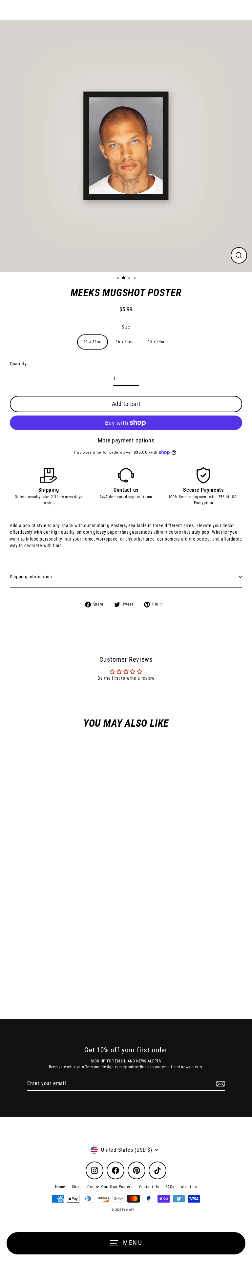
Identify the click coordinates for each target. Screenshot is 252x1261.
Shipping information (31, 576)
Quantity (18, 363)
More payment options (126, 440)
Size (126, 327)
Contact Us (149, 1187)
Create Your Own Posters (110, 1187)
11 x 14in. (92, 341)
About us (189, 1187)
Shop (76, 1187)
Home (60, 1187)
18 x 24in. (157, 341)
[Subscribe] (219, 1084)
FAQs (169, 1187)
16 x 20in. (125, 341)
